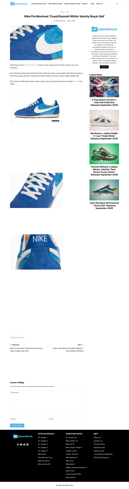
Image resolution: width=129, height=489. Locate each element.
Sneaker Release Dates (72, 4)
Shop (92, 4)
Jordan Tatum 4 (72, 454)
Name (14, 419)
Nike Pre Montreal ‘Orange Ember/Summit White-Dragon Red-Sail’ (26, 348)
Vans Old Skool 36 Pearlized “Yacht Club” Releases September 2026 (104, 205)
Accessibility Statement (103, 454)
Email (52, 419)
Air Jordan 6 (42, 448)
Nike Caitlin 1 (71, 477)
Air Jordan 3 (42, 441)
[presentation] (104, 86)
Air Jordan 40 (71, 438)
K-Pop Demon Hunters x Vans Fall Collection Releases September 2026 (104, 102)
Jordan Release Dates (39, 4)
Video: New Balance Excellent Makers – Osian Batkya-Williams (68, 348)
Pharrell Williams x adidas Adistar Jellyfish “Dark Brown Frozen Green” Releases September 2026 (104, 171)
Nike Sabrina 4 (71, 458)
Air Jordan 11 (43, 451)
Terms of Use (99, 451)
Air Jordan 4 (42, 444)
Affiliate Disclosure (101, 458)
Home (62, 12)
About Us (99, 4)
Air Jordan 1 (42, 438)
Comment (15, 393)
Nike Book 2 (70, 464)
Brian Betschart (61, 21)
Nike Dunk (42, 454)
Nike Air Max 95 (44, 464)
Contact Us (98, 441)
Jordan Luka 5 (71, 451)
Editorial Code (99, 448)
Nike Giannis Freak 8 (74, 448)
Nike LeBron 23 (72, 441)
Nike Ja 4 (69, 461)
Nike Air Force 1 (44, 461)
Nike (67, 12)
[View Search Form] (117, 4)
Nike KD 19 (70, 444)
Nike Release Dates (55, 4)
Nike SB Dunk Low (45, 458)
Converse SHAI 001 (73, 474)
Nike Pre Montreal (31, 65)
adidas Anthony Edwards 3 (76, 467)
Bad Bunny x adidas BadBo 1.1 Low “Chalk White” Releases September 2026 (104, 136)
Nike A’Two (70, 471)
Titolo (76, 81)
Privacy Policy (99, 444)
